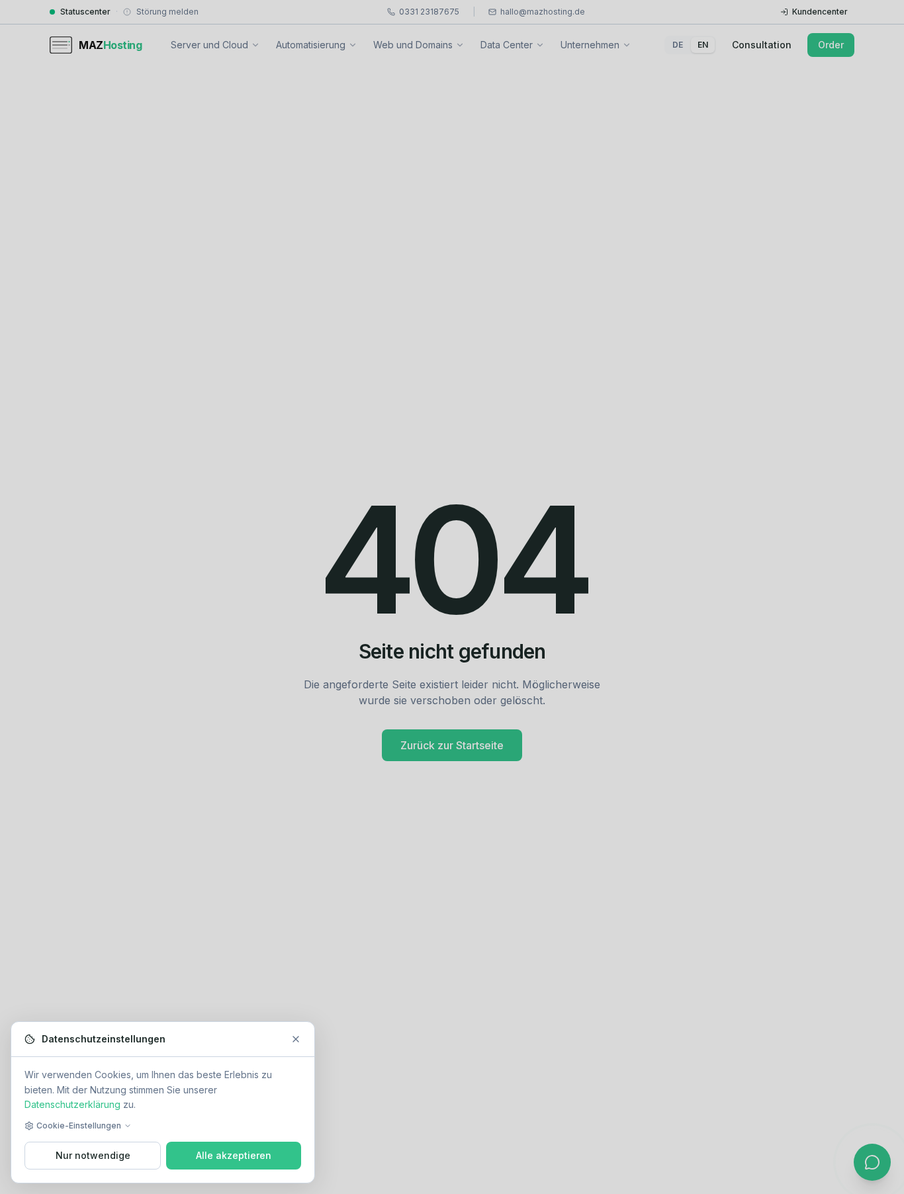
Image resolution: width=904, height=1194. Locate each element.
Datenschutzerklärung (72, 1104)
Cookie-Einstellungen (78, 1125)
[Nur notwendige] (296, 1039)
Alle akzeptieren (233, 1155)
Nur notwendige (93, 1155)
